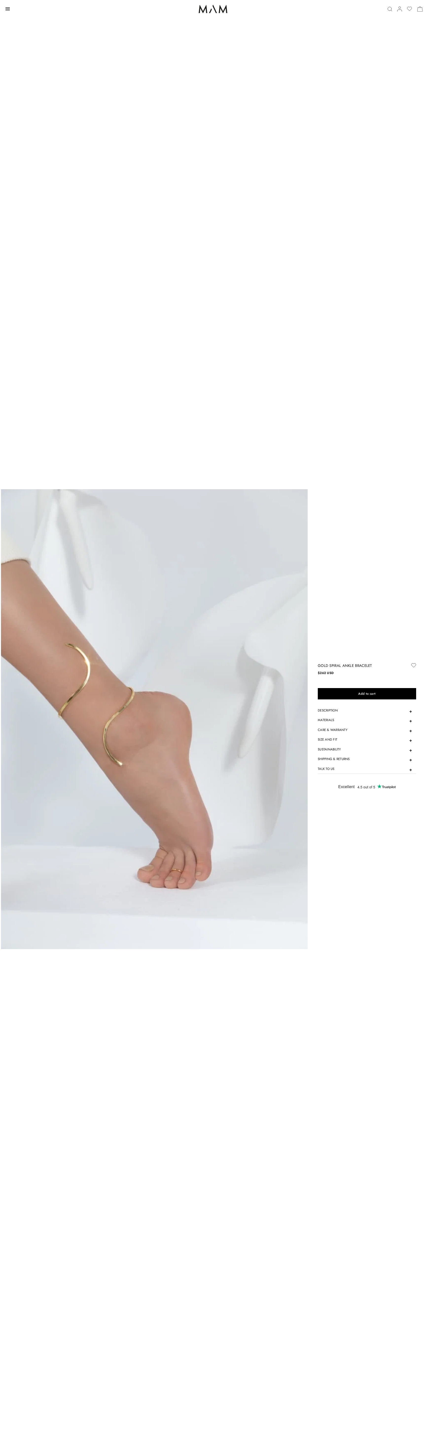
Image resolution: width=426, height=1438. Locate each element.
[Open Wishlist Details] (409, 9)
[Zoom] (154, 719)
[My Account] (400, 9)
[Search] (390, 9)
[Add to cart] (367, 693)
